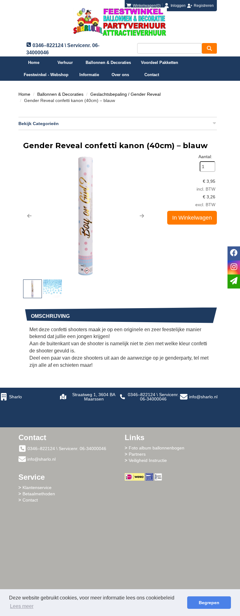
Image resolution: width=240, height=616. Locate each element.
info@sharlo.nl (203, 397)
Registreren (204, 5)
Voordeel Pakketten (159, 62)
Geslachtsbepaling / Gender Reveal (125, 94)
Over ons (120, 74)
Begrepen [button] (209, 602)
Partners (137, 454)
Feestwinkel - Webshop (46, 74)
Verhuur (65, 62)
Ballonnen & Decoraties (108, 62)
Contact (151, 74)
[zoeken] (209, 48)
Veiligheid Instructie (148, 460)
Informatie (89, 74)
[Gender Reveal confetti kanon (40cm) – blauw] (85, 215)
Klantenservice (37, 487)
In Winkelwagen (192, 218)
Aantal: (205, 156)
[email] (234, 281)
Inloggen (178, 5)
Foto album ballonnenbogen (156, 447)
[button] (29, 216)
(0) (147, 5)
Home (33, 62)
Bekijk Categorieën (38, 123)
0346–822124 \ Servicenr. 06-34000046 (153, 396)
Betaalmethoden (38, 493)
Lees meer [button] (21, 606)
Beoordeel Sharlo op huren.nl (173, 515)
